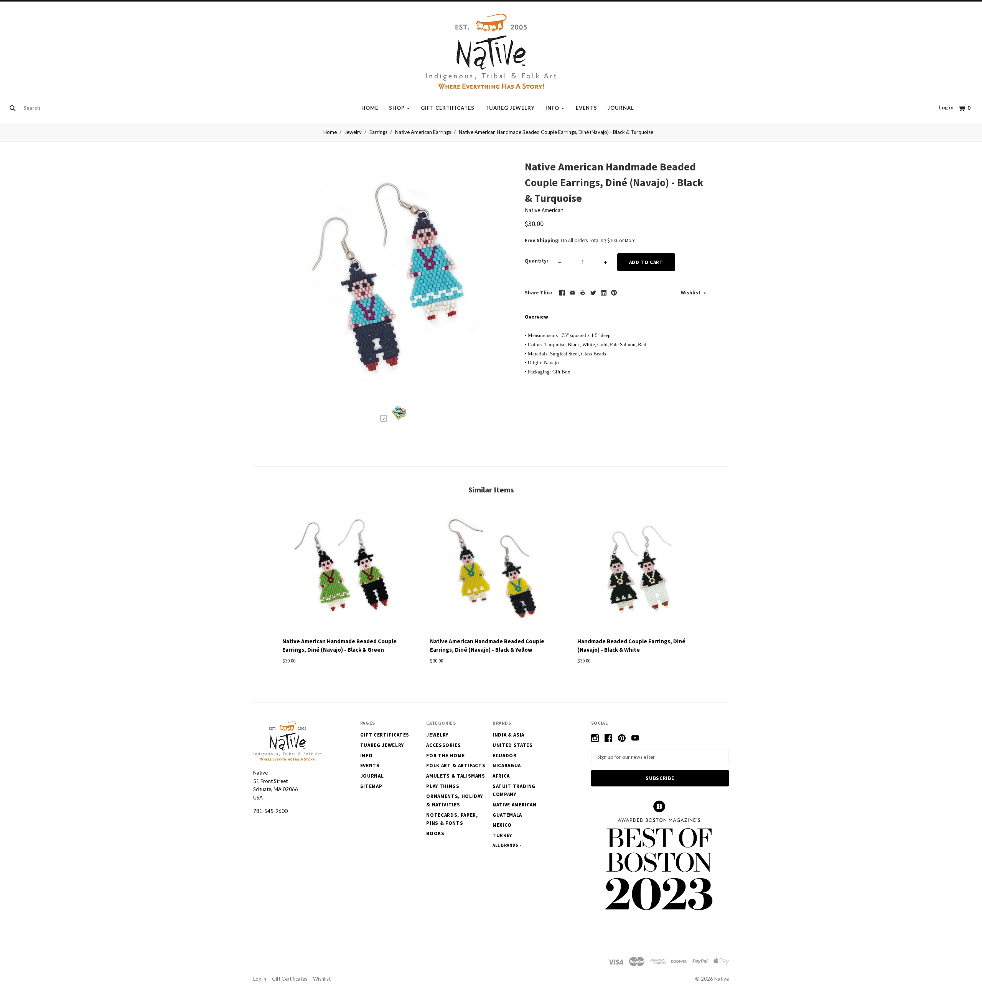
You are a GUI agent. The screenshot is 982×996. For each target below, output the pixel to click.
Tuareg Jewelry (510, 108)
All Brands (506, 845)
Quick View (344, 618)
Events (586, 108)
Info (552, 108)
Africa (501, 776)
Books (435, 833)
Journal (621, 108)
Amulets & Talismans (455, 776)
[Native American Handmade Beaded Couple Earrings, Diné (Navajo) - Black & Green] (343, 570)
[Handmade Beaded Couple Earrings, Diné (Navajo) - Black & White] (638, 570)
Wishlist (691, 292)
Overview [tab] (536, 316)
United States (512, 745)
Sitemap (371, 786)
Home (369, 108)
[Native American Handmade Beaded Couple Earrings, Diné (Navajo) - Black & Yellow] (491, 570)
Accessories (443, 745)
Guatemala (507, 815)
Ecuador (505, 755)
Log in (946, 107)
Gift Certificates (448, 108)
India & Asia (508, 735)
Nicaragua (507, 765)
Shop (397, 108)
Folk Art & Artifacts (455, 765)
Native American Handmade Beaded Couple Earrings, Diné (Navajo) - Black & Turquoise (556, 132)
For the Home (445, 755)
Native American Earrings (423, 132)
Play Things (442, 786)
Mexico (502, 825)
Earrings (378, 132)
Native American (544, 210)
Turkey (502, 835)
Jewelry (353, 132)
